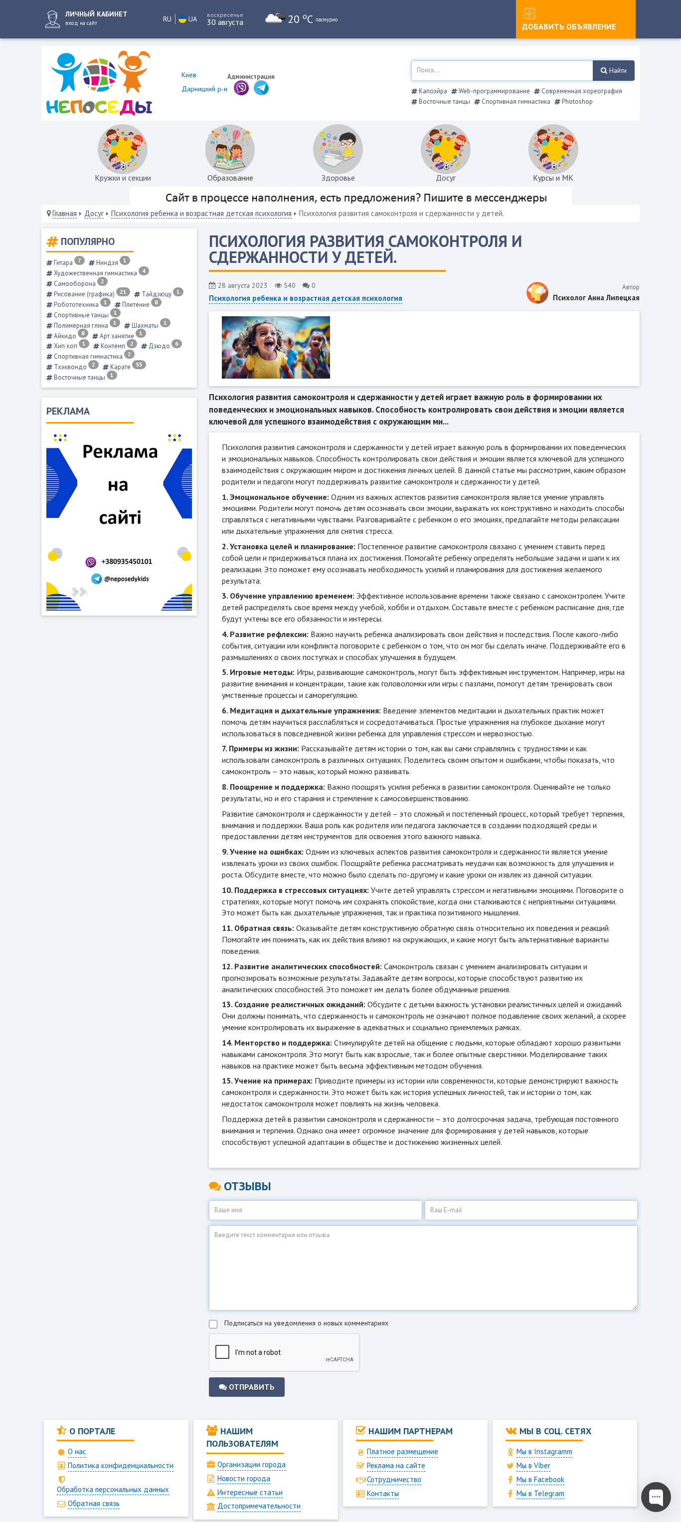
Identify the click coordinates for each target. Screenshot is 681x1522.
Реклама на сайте (396, 1465)
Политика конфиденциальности (120, 1465)
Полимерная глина (84, 325)
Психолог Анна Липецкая (596, 297)
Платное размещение (402, 1451)
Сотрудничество (394, 1479)
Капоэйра (432, 91)
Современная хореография (581, 91)
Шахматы (148, 325)
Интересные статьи (250, 1492)
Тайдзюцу (160, 294)
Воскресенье (225, 14)
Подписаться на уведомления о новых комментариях (306, 1322)
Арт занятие (120, 336)
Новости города (243, 1478)
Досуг (446, 178)
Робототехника (79, 304)
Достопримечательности (259, 1506)
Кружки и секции (123, 178)
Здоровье (338, 178)
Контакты (383, 1493)
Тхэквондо (73, 367)
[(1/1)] (424, 348)
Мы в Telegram (540, 1493)
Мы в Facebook (540, 1479)
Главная (64, 213)
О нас (77, 1451)
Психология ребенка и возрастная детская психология (201, 213)
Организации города (251, 1464)
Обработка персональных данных (113, 1489)
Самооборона (78, 283)
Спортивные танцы (84, 315)
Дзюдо (162, 346)
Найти (617, 70)
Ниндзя (111, 262)
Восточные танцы (443, 101)
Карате (126, 367)
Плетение (139, 304)
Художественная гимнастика (99, 273)
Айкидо (68, 336)
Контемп (116, 346)
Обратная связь (94, 1503)
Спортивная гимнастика (515, 101)
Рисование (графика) (89, 294)
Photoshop (576, 101)
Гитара (66, 262)
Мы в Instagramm (544, 1451)
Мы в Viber (533, 1465)
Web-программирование (493, 91)
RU (167, 18)
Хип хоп (69, 346)
